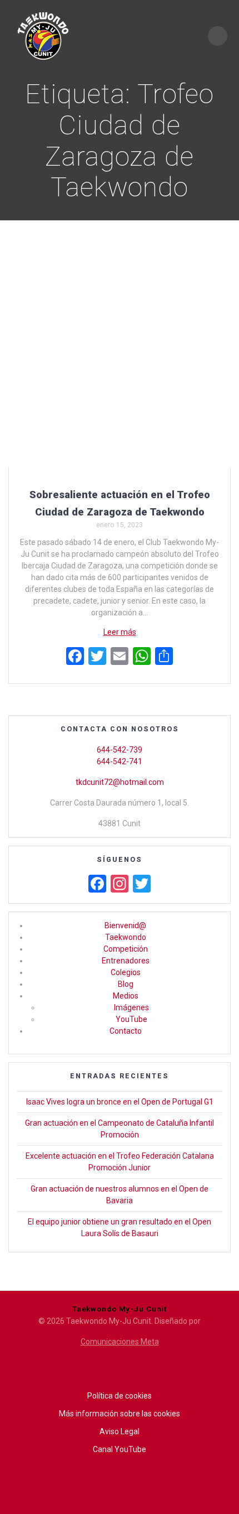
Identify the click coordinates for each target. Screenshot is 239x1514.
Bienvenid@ (125, 925)
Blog (125, 984)
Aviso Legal (119, 1431)
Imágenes (131, 1007)
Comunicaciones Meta (120, 1341)
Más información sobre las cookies (119, 1413)
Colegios (126, 972)
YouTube (131, 1019)
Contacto (125, 1030)
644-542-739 (119, 749)
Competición (125, 948)
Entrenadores (126, 960)
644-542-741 (119, 761)
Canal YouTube (119, 1449)
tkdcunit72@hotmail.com (120, 782)
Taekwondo (125, 937)
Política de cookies (119, 1395)
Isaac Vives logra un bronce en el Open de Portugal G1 (119, 1101)
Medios (125, 995)
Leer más (119, 632)
